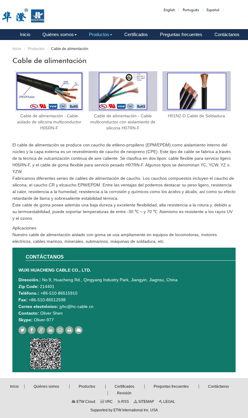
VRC (108, 402)
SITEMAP (145, 402)
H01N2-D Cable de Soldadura (196, 115)
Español (213, 10)
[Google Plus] (41, 330)
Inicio (16, 49)
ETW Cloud (85, 402)
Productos (36, 49)
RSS (124, 402)
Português (191, 10)
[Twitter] (22, 330)
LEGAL (168, 402)
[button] (59, 35)
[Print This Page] (69, 330)
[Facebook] (32, 330)
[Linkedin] (50, 330)
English (169, 10)
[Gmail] (60, 330)
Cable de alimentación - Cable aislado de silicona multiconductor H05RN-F (49, 121)
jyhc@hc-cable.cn (76, 306)
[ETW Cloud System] (79, 330)
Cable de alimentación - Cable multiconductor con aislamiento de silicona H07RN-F (122, 121)
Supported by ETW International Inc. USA (124, 410)
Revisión (124, 393)
